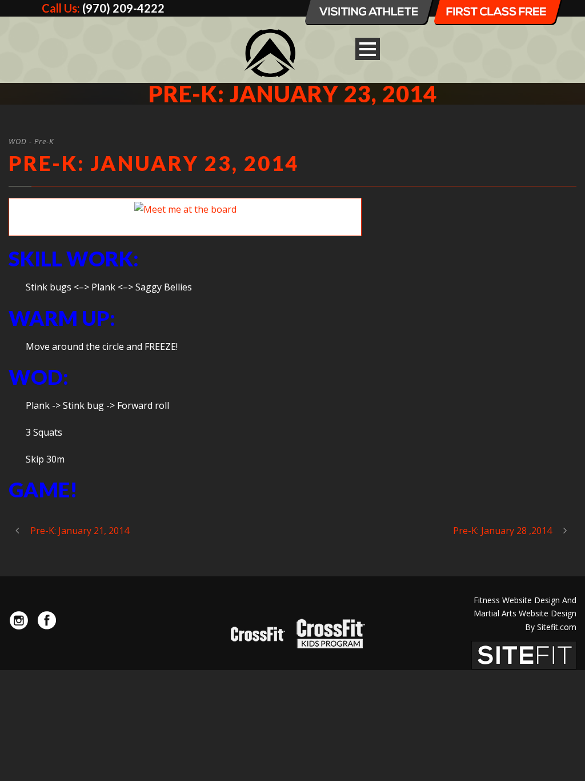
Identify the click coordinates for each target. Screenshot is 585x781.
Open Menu (367, 49)
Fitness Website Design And (525, 600)
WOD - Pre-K (31, 141)
